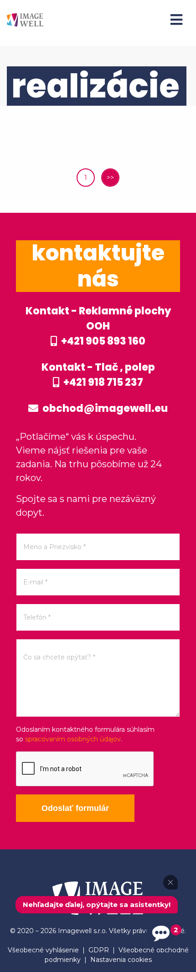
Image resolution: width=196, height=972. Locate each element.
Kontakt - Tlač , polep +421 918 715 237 (98, 374)
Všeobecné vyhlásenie (43, 950)
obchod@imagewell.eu (104, 408)
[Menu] (176, 20)
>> (110, 177)
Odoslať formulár (75, 808)
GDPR (98, 950)
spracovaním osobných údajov (73, 739)
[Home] (25, 19)
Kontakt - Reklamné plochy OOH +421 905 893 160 (98, 326)
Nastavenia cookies (121, 960)
